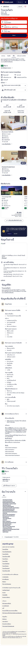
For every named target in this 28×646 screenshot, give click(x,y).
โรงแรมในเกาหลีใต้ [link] (6, 556)
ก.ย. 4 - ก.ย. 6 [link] (21, 112)
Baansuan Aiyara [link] (7, 530)
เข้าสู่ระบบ (9, 233)
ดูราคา (23, 147)
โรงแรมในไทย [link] (5, 549)
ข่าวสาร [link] (4, 592)
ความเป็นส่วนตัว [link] (5, 605)
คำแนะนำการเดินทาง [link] (6, 623)
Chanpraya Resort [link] (7, 527)
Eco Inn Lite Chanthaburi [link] (9, 514)
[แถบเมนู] (25, 2)
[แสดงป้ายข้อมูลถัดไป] (25, 202)
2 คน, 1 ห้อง (7, 31)
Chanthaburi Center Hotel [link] (9, 503)
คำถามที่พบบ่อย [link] (5, 579)
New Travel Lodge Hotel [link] (9, 526)
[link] (25, 6)
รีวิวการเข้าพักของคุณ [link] (6, 584)
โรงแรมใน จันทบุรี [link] (8, 537)
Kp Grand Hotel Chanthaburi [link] (10, 511)
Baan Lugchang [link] (6, 521)
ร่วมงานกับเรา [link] (5, 621)
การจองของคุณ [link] (5, 576)
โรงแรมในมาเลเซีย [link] (6, 570)
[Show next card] (26, 46)
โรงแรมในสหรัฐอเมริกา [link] (6, 551)
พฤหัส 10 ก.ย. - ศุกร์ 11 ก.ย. (11, 27)
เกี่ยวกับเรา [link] (4, 619)
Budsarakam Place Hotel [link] (9, 502)
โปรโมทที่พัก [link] (4, 594)
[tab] (4, 495)
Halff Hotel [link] (5, 532)
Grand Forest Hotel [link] (8, 501)
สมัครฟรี (15, 233)
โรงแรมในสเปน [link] (5, 566)
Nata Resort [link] (6, 517)
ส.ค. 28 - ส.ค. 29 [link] (20, 106)
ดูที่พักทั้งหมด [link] (6, 6)
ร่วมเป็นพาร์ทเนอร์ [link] (5, 590)
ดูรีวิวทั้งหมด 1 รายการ (6, 68)
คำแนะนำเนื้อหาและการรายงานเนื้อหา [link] (9, 610)
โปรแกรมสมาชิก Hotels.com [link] (8, 626)
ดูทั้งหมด (3, 82)
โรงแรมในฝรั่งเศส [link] (5, 563)
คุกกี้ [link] (3, 608)
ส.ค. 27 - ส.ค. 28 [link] (7, 106)
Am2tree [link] (5, 513)
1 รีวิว (3, 473)
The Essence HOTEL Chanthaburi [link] (11, 507)
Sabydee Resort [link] (7, 505)
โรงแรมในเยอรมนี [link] (5, 568)
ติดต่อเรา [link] (4, 581)
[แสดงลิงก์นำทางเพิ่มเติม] (2, 537)
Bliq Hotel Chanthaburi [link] (8, 510)
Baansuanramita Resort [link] (9, 515)
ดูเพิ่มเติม (3, 280)
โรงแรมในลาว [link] (5, 558)
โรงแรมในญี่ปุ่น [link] (5, 554)
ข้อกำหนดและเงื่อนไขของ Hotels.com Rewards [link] (12, 613)
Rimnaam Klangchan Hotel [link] (9, 522)
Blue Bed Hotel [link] (6, 525)
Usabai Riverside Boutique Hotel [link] (11, 529)
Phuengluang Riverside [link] (9, 509)
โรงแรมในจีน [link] (5, 561)
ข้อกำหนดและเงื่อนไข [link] (6, 603)
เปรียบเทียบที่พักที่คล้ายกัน (15, 220)
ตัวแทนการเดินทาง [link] (6, 597)
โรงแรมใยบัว (7, 22)
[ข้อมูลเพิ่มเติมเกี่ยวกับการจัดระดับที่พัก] (5, 12)
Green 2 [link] (5, 519)
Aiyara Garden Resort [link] (8, 506)
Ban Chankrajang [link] (7, 523)
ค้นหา (14, 35)
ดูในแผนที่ (4, 258)
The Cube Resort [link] (7, 518)
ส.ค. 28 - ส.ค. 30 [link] (7, 112)
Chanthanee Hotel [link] (7, 499)
